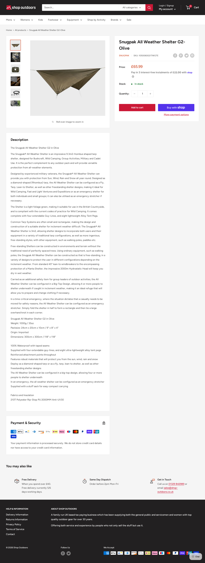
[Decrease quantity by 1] (134, 94)
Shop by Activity (96, 19)
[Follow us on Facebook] (63, 553)
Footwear (53, 19)
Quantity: (124, 93)
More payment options (176, 114)
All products (20, 30)
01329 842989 (176, 484)
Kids (40, 19)
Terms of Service (15, 529)
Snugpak (124, 55)
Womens (25, 19)
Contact (10, 534)
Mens (9, 19)
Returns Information (17, 519)
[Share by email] (192, 55)
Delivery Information (17, 514)
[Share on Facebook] (175, 55)
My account (166, 9)
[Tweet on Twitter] (186, 55)
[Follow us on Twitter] (68, 553)
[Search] (149, 7)
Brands (114, 19)
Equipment (73, 19)
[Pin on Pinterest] (181, 55)
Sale (129, 19)
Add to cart (137, 107)
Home (9, 30)
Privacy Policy (13, 524)
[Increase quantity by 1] (150, 94)
